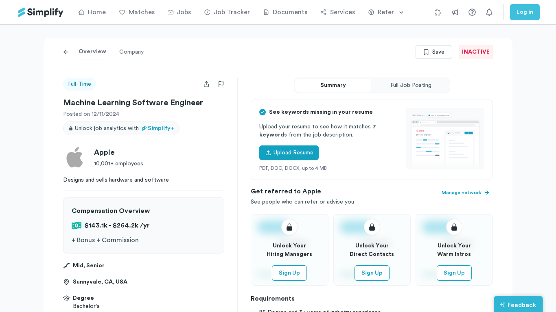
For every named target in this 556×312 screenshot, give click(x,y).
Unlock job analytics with (124, 128)
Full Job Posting (410, 85)
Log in (525, 12)
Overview (92, 51)
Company (131, 52)
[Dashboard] (40, 12)
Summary (333, 85)
